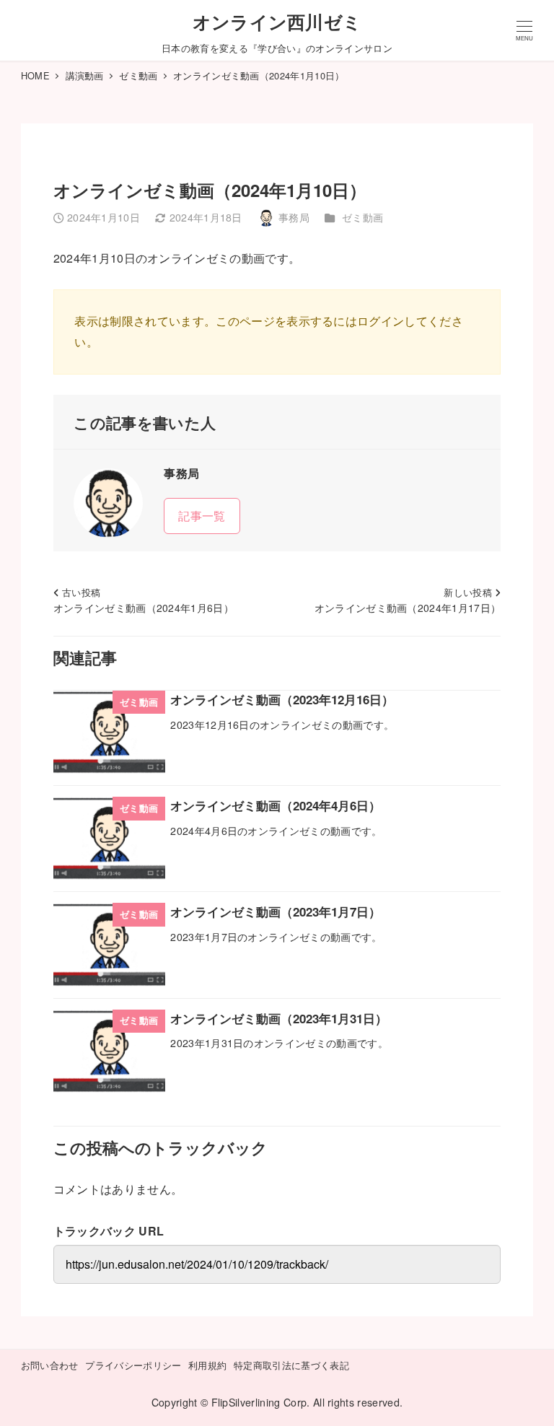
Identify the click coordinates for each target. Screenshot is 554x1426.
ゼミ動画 (362, 217)
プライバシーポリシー (133, 1365)
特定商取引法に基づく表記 (291, 1365)
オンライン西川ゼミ (277, 22)
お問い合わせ (50, 1365)
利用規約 (207, 1365)
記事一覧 (201, 515)
